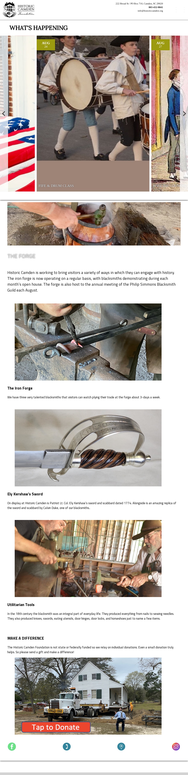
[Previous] (4, 114)
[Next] (184, 114)
